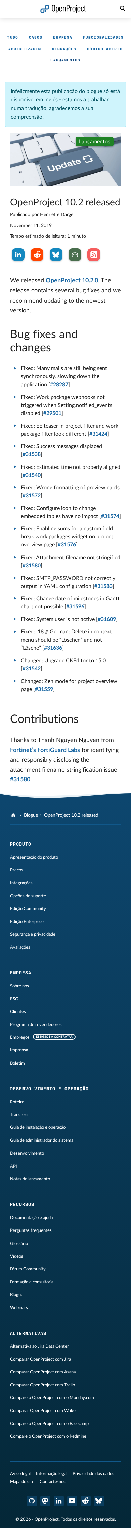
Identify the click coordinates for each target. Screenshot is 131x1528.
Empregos (20, 1037)
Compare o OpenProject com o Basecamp (49, 1424)
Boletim (17, 1063)
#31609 (107, 619)
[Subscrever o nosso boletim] (75, 254)
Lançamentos (65, 60)
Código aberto (104, 49)
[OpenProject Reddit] (86, 1501)
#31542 (32, 668)
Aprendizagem (24, 49)
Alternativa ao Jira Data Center (39, 1346)
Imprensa (19, 1050)
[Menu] (10, 9)
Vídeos (16, 1256)
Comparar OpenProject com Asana (43, 1372)
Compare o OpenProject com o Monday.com (52, 1398)
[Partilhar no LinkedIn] (18, 254)
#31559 (44, 689)
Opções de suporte (28, 896)
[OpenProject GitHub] (32, 1501)
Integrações (21, 883)
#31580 (32, 565)
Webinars (19, 1308)
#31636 (53, 648)
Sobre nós (19, 986)
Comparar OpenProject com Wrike (43, 1411)
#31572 (32, 495)
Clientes (18, 1012)
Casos (36, 37)
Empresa (62, 37)
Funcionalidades (103, 37)
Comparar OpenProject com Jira (40, 1359)
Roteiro (17, 1102)
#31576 (67, 544)
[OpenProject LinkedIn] (59, 1501)
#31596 (75, 606)
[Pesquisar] (122, 9)
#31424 (98, 434)
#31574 (110, 516)
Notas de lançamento (30, 1179)
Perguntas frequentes (31, 1230)
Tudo (12, 37)
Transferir (19, 1115)
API (13, 1166)
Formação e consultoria (31, 1282)
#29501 (52, 413)
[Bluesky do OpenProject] (99, 1501)
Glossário (19, 1244)
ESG (14, 999)
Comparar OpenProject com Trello (42, 1385)
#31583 (103, 586)
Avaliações (20, 947)
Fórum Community (28, 1269)
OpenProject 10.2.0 (72, 281)
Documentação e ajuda (31, 1218)
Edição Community (28, 909)
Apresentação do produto (34, 857)
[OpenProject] (14, 815)
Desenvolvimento (27, 1153)
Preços (16, 870)
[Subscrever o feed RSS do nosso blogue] (93, 254)
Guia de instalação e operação (38, 1127)
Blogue (31, 815)
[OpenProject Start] (63, 9)
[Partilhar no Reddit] (37, 254)
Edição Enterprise (27, 922)
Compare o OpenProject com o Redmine (48, 1436)
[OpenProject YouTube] (72, 1501)
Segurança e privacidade (32, 934)
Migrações (64, 49)
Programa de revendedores (36, 1025)
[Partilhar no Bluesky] (56, 254)
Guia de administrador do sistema (41, 1140)
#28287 (59, 384)
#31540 (32, 475)
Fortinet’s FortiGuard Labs (45, 750)
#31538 (32, 454)
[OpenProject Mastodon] (45, 1501)
